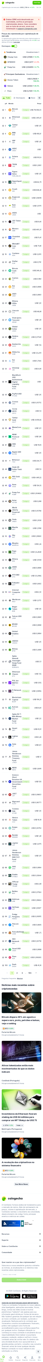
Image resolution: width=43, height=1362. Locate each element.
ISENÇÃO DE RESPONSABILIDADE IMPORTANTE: (20, 1303)
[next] (36, 973)
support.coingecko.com (27, 29)
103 (29, 973)
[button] (21, 1184)
